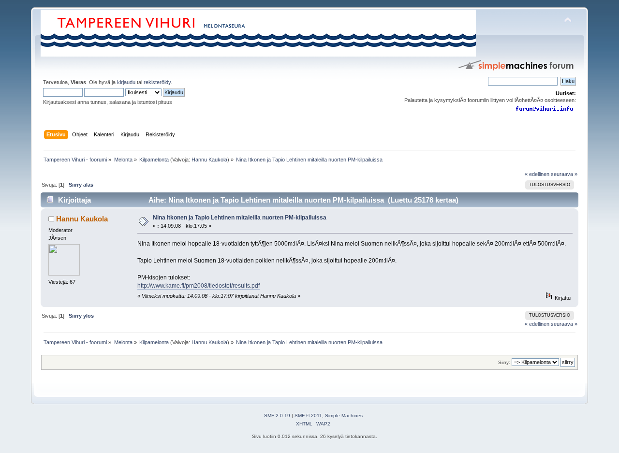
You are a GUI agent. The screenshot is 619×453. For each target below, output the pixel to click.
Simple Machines (344, 415)
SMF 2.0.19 (277, 415)
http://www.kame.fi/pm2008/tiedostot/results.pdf (198, 285)
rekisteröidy (157, 82)
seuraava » (564, 174)
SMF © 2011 (308, 415)
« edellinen (537, 174)
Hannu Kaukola (209, 159)
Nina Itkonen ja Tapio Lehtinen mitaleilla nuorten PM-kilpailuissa (239, 217)
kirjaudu (126, 82)
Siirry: (504, 362)
